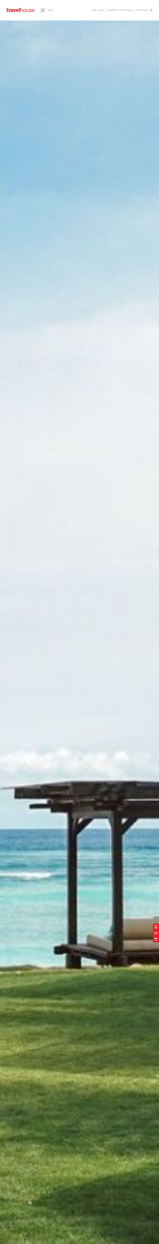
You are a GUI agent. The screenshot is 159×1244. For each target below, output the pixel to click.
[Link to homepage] (20, 10)
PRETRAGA (142, 10)
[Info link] (156, 927)
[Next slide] (152, 632)
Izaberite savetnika (120, 10)
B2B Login (98, 10)
